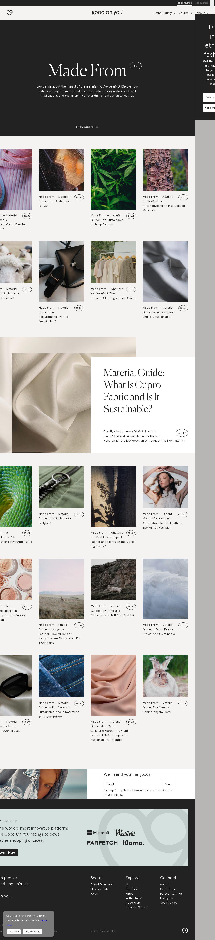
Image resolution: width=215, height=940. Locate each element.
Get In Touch (169, 889)
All (127, 884)
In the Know (133, 898)
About (164, 884)
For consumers (184, 2)
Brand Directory (101, 884)
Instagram (166, 898)
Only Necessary (32, 931)
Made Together (108, 931)
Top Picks (132, 889)
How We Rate (100, 889)
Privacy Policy (113, 794)
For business (202, 2)
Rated (129, 893)
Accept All (14, 931)
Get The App (169, 902)
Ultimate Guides (136, 907)
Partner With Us (171, 893)
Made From (133, 902)
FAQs (94, 893)
